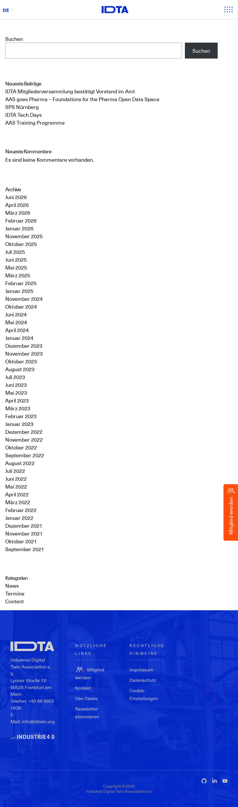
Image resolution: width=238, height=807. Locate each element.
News (12, 585)
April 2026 (17, 205)
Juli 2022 (15, 471)
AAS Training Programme (35, 122)
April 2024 (17, 330)
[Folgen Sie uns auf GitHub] (204, 781)
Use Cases (86, 698)
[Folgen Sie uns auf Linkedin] (214, 781)
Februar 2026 (21, 220)
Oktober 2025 (21, 244)
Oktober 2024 (21, 306)
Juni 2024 (16, 314)
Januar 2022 (19, 518)
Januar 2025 (19, 291)
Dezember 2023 (23, 345)
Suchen (14, 39)
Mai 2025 (16, 267)
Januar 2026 (19, 228)
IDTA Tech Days (23, 115)
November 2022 (24, 439)
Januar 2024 (19, 338)
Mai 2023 (16, 392)
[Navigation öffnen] (228, 10)
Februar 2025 (21, 283)
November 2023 (24, 353)
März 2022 (17, 502)
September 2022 (24, 455)
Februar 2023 (21, 416)
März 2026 (17, 212)
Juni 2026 (16, 197)
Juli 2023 (15, 377)
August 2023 (20, 369)
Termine (14, 593)
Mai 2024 (16, 322)
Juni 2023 (16, 385)
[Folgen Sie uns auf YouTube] (225, 781)
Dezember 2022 (23, 432)
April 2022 (17, 494)
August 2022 (20, 463)
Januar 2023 (19, 424)
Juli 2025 (15, 252)
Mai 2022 (16, 486)
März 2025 (17, 275)
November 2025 (24, 236)
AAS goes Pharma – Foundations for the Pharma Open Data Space (82, 99)
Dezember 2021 (23, 525)
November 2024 (24, 299)
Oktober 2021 (21, 541)
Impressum (141, 669)
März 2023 (17, 408)
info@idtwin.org (38, 721)
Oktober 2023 (21, 361)
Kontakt (83, 687)
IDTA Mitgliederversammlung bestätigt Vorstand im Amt (70, 91)
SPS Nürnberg (22, 107)
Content (14, 601)
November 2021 (24, 533)
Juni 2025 (16, 259)
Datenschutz (142, 680)
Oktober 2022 (21, 447)
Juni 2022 (16, 478)
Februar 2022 (21, 510)
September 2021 (24, 549)
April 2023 (17, 400)
